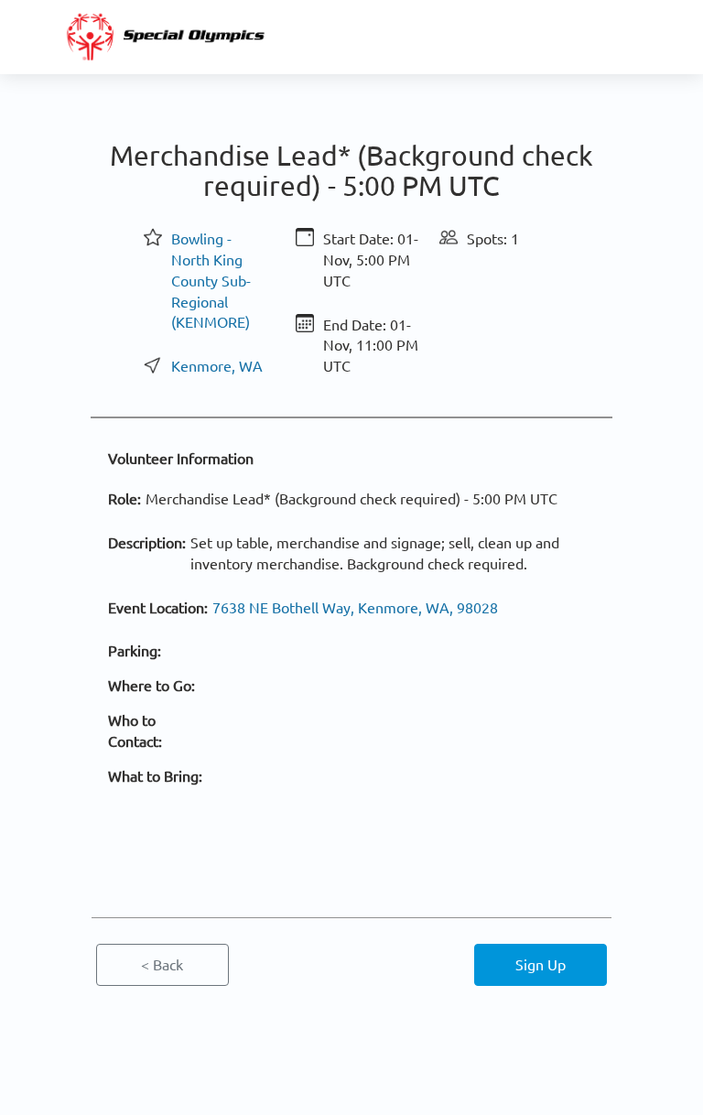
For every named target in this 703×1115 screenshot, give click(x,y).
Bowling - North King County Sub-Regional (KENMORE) (211, 279)
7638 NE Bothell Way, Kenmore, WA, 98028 (355, 607)
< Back (162, 964)
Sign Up (540, 964)
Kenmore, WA (217, 365)
